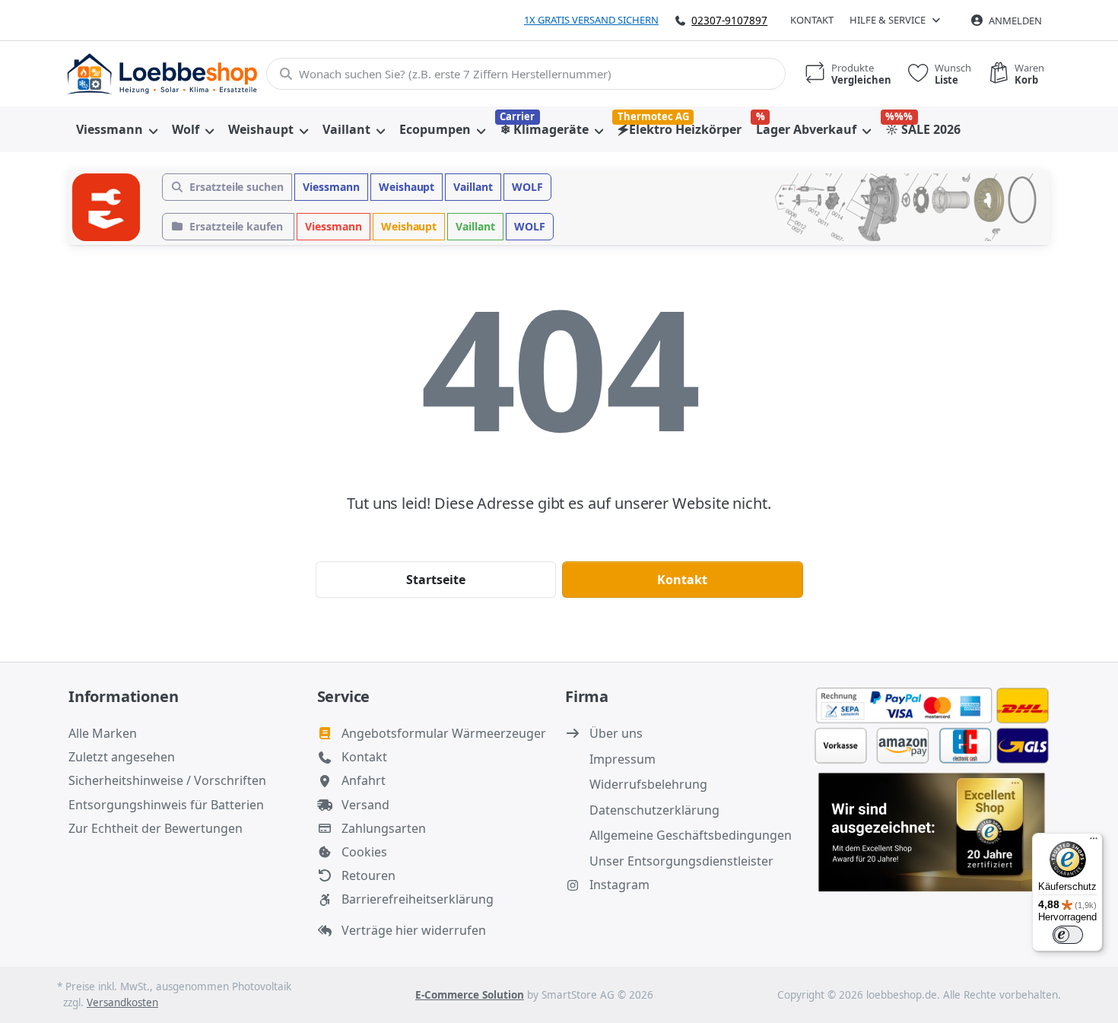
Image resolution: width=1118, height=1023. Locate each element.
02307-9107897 (729, 20)
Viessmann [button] (331, 187)
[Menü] (1094, 842)
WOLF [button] (527, 187)
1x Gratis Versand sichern (591, 20)
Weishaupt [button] (407, 187)
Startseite (435, 579)
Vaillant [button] (473, 187)
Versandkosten (122, 1002)
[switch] (1068, 935)
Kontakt (812, 20)
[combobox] (526, 74)
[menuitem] (116, 129)
